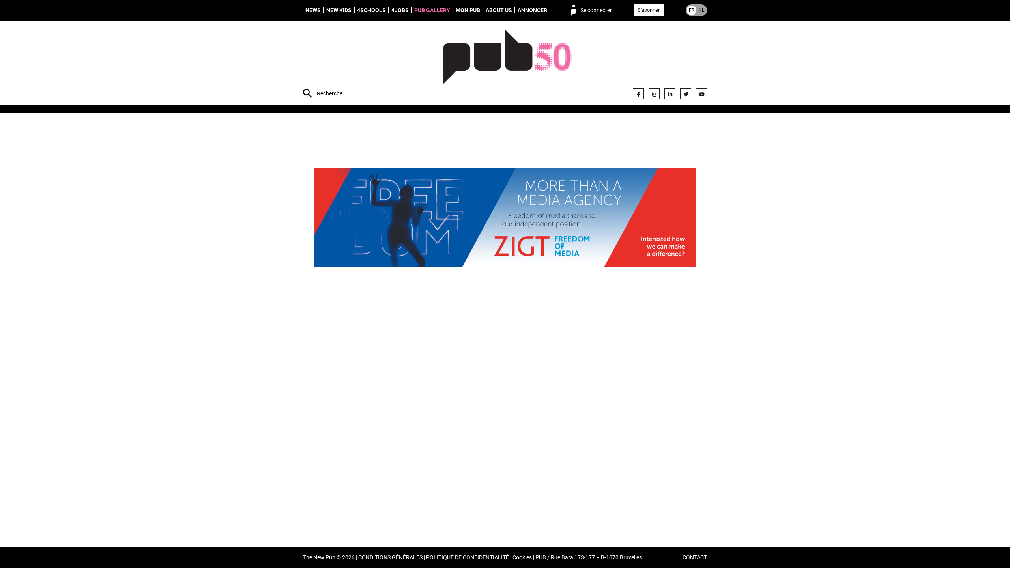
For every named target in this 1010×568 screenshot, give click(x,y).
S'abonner (649, 10)
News (313, 10)
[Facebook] (638, 93)
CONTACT (695, 558)
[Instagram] (654, 93)
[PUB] (507, 63)
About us (499, 10)
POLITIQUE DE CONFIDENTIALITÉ (467, 558)
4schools (371, 10)
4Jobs (400, 10)
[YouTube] (701, 93)
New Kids (339, 10)
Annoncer (532, 10)
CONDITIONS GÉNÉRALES (390, 558)
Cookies (522, 558)
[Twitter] (685, 93)
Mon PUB (468, 10)
